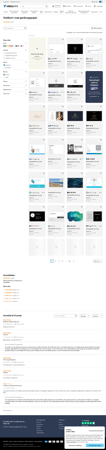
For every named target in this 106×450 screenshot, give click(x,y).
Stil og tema (6, 85)
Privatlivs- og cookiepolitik (18, 441)
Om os (60, 422)
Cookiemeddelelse (71, 442)
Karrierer (61, 424)
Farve (4, 43)
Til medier (61, 428)
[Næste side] (73, 261)
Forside (10, 441)
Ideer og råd (39, 430)
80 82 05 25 (5, 441)
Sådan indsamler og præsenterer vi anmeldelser (12, 281)
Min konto (38, 422)
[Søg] (46, 6)
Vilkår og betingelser (29, 441)
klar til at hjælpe (14, 426)
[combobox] (33, 6)
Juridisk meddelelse (38, 441)
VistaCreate (6, 1)
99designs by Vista (15, 1)
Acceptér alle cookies (95, 445)
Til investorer (62, 426)
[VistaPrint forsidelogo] (10, 6)
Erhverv (5, 81)
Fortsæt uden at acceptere (96, 430)
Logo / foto (6, 93)
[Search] (75, 315)
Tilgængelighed (40, 432)
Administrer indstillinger (75, 445)
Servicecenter (39, 424)
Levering (38, 428)
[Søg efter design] (25, 28)
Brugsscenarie (7, 89)
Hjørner (5, 62)
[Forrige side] (47, 261)
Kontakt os (38, 426)
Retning (5, 71)
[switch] (98, 2)
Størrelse (5, 50)
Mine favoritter (98, 28)
